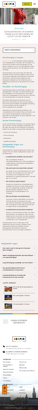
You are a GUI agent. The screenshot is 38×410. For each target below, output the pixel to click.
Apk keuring (6, 393)
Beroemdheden (7, 375)
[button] (34, 4)
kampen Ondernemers (16, 352)
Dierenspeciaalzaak (8, 390)
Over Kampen (6, 362)
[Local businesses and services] (4, 352)
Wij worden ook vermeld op (26, 371)
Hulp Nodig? (12, 346)
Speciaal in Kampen (8, 369)
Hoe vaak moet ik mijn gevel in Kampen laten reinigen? (19, 249)
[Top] (4, 388)
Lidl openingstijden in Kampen (21, 304)
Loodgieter (22, 390)
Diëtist (21, 387)
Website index (23, 368)
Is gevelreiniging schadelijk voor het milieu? (19, 262)
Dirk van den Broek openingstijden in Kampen (23, 287)
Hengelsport (6, 387)
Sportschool (22, 393)
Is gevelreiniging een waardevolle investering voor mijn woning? (19, 276)
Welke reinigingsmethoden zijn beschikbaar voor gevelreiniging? (19, 256)
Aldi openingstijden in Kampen (21, 295)
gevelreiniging (7, 61)
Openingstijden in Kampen (8, 365)
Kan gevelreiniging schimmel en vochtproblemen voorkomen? (19, 269)
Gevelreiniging (19, 28)
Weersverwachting (8, 372)
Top (4, 391)
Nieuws (5, 378)
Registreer (22, 365)
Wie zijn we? (22, 362)
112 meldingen (7, 381)
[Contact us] (4, 346)
